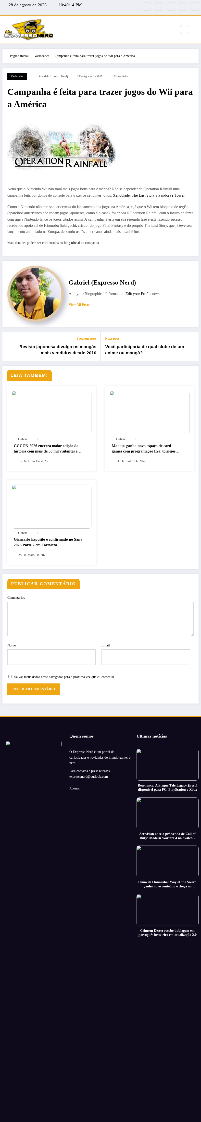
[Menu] (170, 29)
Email (105, 645)
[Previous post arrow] (9, 346)
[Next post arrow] (192, 346)
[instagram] (183, 6)
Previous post (86, 338)
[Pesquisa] (184, 29)
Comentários (16, 597)
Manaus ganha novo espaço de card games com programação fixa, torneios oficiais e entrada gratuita (144, 449)
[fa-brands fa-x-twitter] (159, 6)
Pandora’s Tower (171, 195)
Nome (11, 645)
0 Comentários (120, 76)
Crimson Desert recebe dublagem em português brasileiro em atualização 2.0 (167, 933)
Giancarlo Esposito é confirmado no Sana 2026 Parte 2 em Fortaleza (48, 542)
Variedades (17, 76)
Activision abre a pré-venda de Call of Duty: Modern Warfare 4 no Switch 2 (167, 836)
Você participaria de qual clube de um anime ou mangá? (144, 349)
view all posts (79, 305)
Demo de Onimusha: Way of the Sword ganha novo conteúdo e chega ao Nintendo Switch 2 (167, 884)
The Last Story (143, 195)
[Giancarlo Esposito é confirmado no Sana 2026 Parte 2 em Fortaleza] (51, 506)
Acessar (74, 788)
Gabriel (23, 439)
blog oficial (72, 243)
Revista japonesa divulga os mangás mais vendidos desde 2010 (57, 349)
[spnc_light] (196, 29)
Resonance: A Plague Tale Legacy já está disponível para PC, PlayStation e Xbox (167, 787)
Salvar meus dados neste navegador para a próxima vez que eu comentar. (64, 677)
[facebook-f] (147, 6)
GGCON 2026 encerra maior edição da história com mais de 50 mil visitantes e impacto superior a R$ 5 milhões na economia (46, 449)
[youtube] (195, 6)
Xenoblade (121, 195)
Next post (112, 338)
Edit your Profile (138, 294)
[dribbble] (171, 6)
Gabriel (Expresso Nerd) (53, 76)
